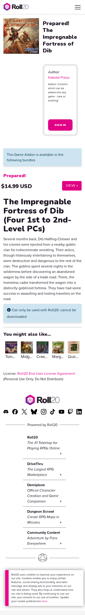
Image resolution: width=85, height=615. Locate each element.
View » (70, 185)
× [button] (80, 575)
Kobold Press (59, 77)
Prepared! (14, 176)
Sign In (60, 125)
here (44, 601)
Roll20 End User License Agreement (46, 373)
